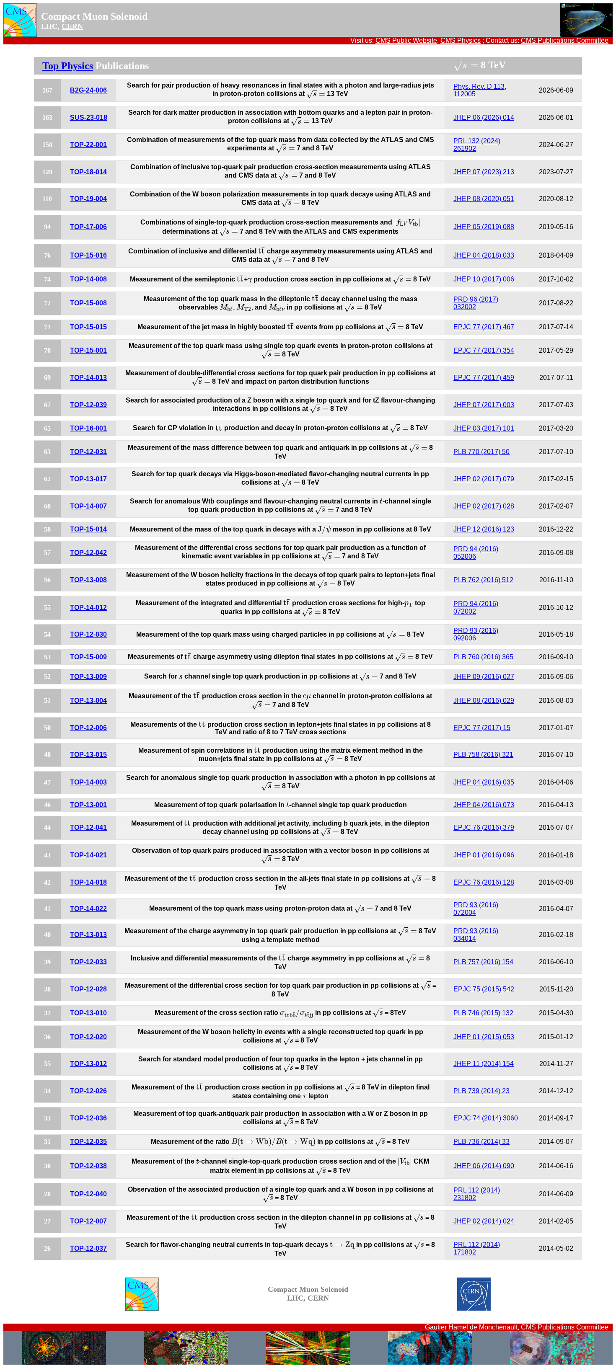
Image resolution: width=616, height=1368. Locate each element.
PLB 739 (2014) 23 (481, 1090)
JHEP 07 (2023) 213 (483, 172)
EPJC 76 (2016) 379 (483, 827)
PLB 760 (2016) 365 (483, 657)
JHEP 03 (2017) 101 (483, 428)
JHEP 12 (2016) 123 (483, 529)
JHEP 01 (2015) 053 (483, 1036)
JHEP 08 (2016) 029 (483, 700)
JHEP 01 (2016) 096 (483, 855)
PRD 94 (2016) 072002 (475, 607)
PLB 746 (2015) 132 (483, 1013)
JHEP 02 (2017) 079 (483, 479)
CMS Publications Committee (564, 40)
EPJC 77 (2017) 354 (483, 350)
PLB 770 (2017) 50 (481, 451)
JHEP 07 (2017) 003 (483, 404)
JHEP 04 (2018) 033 (483, 255)
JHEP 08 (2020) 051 (483, 198)
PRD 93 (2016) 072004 (475, 908)
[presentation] (465, 66)
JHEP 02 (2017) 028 (483, 506)
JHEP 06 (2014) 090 (483, 1165)
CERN (72, 26)
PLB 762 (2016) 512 (483, 579)
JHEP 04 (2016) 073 (483, 804)
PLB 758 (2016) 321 (483, 754)
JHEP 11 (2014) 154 (483, 1063)
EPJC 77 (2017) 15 (481, 727)
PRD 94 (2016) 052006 (475, 552)
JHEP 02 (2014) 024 (483, 1221)
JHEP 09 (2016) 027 (483, 676)
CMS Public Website (406, 40)
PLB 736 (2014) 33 (481, 1141)
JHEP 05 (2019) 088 (483, 226)
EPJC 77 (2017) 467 (483, 326)
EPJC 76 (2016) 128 (483, 882)
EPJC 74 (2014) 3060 (485, 1118)
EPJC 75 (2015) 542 (483, 989)
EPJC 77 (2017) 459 (483, 377)
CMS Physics (460, 40)
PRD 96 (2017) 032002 (475, 303)
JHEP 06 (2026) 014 (483, 117)
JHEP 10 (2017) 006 (483, 279)
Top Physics (67, 65)
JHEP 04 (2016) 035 (483, 782)
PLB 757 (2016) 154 (483, 961)
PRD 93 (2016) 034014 (475, 934)
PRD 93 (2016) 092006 (475, 634)
